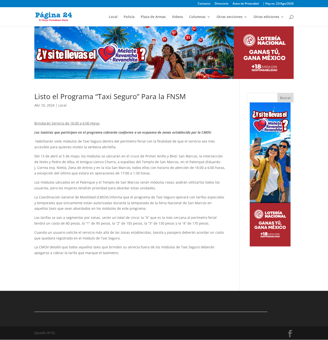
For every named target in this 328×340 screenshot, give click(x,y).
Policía (129, 17)
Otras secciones (230, 17)
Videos (177, 17)
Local (113, 17)
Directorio (221, 4)
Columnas (197, 17)
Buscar (285, 97)
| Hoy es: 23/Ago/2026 (278, 4)
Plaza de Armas (153, 17)
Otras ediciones (266, 17)
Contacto (204, 4)
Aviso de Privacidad (246, 4)
